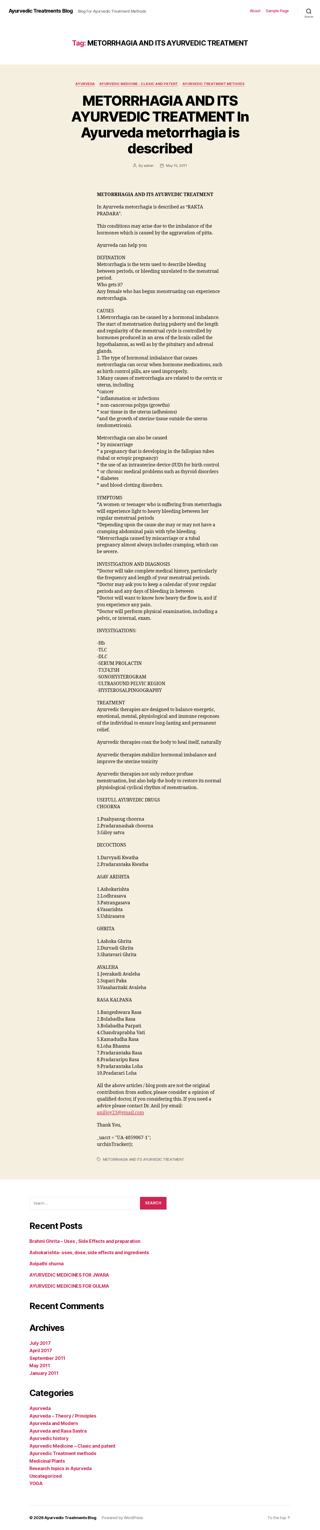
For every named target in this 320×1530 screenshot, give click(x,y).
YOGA (36, 1483)
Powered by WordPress (122, 1517)
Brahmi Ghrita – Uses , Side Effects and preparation (84, 1241)
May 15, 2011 (176, 165)
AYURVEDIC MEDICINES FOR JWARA (69, 1275)
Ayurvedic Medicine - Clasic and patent (138, 84)
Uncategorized (45, 1476)
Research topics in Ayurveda (60, 1468)
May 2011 (39, 1365)
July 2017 (40, 1343)
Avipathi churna (46, 1263)
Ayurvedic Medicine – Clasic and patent (72, 1446)
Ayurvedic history (48, 1438)
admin (148, 165)
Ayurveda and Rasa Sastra (58, 1431)
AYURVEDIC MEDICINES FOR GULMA (69, 1286)
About (255, 10)
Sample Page (277, 10)
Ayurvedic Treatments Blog (41, 11)
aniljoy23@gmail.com (120, 1113)
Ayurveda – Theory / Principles (62, 1416)
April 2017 (40, 1350)
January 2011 (44, 1373)
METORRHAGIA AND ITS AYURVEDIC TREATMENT (143, 1159)
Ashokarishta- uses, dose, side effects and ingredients (89, 1252)
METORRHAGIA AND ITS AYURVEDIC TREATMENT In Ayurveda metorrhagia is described (160, 124)
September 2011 (47, 1358)
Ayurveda (85, 84)
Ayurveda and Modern (53, 1423)
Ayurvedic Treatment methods (213, 84)
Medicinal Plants (47, 1461)
